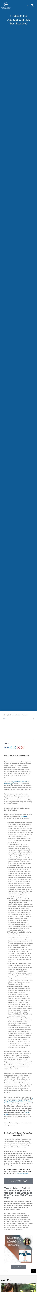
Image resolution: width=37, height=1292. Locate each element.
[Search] (33, 1271)
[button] (27, 5)
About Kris (6, 1280)
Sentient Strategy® (22, 1173)
